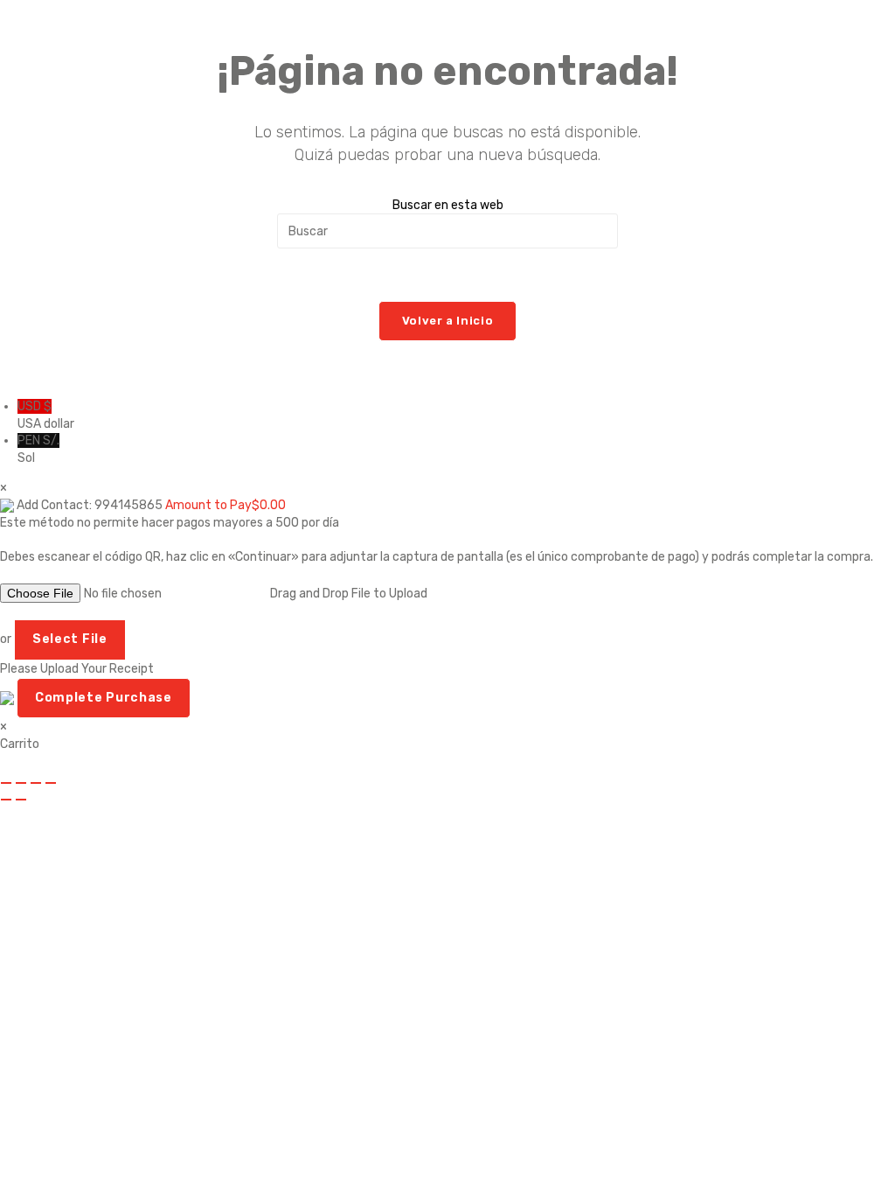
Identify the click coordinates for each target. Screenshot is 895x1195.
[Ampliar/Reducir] (6, 783)
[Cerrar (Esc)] (51, 783)
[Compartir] (36, 783)
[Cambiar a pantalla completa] (21, 783)
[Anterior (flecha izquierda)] (6, 799)
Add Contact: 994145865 (90, 505)
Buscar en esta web (447, 205)
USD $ (45, 415)
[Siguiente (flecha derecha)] (21, 799)
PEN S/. (38, 449)
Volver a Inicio (448, 320)
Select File (70, 639)
